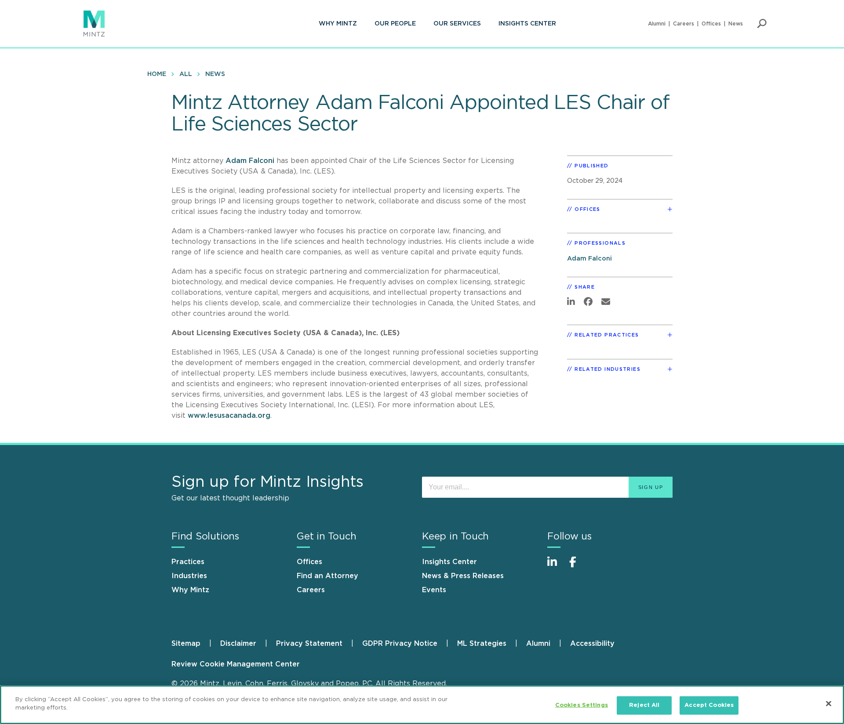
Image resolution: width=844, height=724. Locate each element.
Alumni (657, 23)
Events (434, 590)
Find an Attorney (327, 575)
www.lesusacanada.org (229, 415)
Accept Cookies (709, 705)
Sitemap (185, 643)
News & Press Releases (463, 575)
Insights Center (527, 24)
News (735, 23)
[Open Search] (762, 24)
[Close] (828, 703)
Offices (711, 23)
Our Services (457, 24)
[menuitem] (338, 24)
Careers (683, 23)
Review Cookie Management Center (235, 664)
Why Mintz (338, 24)
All (185, 74)
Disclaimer (238, 643)
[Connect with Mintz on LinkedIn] (556, 566)
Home (156, 74)
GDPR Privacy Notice (399, 643)
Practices (187, 561)
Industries (189, 575)
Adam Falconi (250, 160)
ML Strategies (481, 643)
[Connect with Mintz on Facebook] (578, 566)
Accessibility (592, 643)
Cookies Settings (581, 705)
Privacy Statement (309, 643)
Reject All (644, 705)
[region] (422, 704)
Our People (395, 24)
